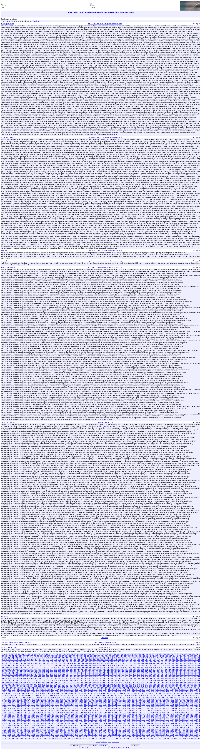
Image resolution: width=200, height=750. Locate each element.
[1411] (66, 707)
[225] (186, 660)
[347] (51, 665)
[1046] (181, 690)
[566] (95, 673)
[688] (166, 677)
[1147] (41, 695)
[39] (118, 654)
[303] (83, 663)
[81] (44, 656)
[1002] (176, 688)
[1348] (177, 703)
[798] (190, 680)
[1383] (138, 705)
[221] (170, 660)
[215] (146, 660)
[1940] (129, 729)
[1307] (186, 701)
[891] (146, 684)
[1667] (57, 718)
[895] (162, 684)
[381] (186, 665)
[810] (32, 682)
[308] (103, 663)
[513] (91, 671)
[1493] (47, 710)
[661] (59, 677)
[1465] (119, 708)
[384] (198, 665)
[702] (16, 678)
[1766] (119, 721)
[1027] (90, 690)
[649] (12, 677)
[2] (9, 654)
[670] (95, 677)
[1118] (112, 693)
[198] (79, 660)
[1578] (43, 714)
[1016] (38, 690)
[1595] (124, 714)
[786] (142, 680)
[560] (71, 673)
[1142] (18, 695)
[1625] (62, 716)
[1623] (52, 716)
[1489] (28, 710)
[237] (27, 661)
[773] (91, 680)
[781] (122, 680)
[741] (170, 678)
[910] (16, 686)
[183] (20, 660)
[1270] (9, 701)
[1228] (14, 699)
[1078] (129, 691)
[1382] (133, 705)
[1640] (133, 716)
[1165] (126, 695)
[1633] (100, 716)
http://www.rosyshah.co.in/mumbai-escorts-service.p (105, 250)
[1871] (4, 727)
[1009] (4, 690)
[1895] (119, 727)
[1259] (162, 699)
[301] (75, 663)
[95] (88, 656)
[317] (138, 663)
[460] (87, 669)
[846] (174, 682)
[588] (182, 673)
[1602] (158, 714)
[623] (115, 675)
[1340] (138, 703)
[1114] (93, 693)
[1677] (105, 718)
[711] (51, 678)
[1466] (124, 708)
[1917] (18, 729)
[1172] (159, 695)
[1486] (14, 710)
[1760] (90, 721)
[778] (111, 680)
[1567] (196, 712)
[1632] (95, 716)
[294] (47, 663)
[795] (178, 680)
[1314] (14, 703)
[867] (51, 684)
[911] (20, 686)
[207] (115, 660)
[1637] (119, 716)
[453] (59, 669)
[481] (170, 669)
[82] (47, 656)
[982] (95, 688)
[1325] (66, 703)
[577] (138, 673)
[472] (134, 669)
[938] (126, 686)
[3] (12, 654)
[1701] (14, 720)
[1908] (181, 727)
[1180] (196, 695)
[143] (67, 658)
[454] (63, 669)
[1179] (191, 695)
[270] (158, 661)
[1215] (156, 697)
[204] (103, 660)
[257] (107, 661)
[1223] (195, 697)
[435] (194, 667)
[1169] (145, 695)
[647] (4, 677)
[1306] (181, 701)
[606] (47, 675)
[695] (194, 677)
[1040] (153, 690)
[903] (194, 684)
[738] (158, 678)
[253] (91, 661)
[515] (99, 671)
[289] (28, 663)
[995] (146, 688)
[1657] (9, 718)
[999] (162, 688)
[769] (75, 680)
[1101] (33, 693)
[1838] (52, 725)
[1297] (138, 701)
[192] (55, 660)
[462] (95, 669)
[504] (55, 671)
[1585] (76, 714)
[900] (182, 684)
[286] (16, 663)
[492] (8, 671)
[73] (19, 656)
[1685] (143, 718)
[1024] (76, 690)
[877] (91, 684)
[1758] (81, 721)
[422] (142, 667)
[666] (79, 677)
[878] (95, 684)
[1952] (186, 729)
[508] (71, 671)
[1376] (105, 705)
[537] (186, 671)
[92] (78, 656)
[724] (103, 678)
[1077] (124, 691)
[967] (36, 688)
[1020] (57, 690)
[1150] (56, 695)
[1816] (153, 723)
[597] (12, 675)
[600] (24, 675)
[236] (24, 661)
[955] (194, 686)
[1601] (153, 714)
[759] (35, 680)
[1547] (100, 712)
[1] (7, 654)
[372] (150, 665)
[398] (47, 667)
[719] (83, 678)
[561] (75, 673)
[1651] (186, 716)
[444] (24, 669)
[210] (127, 660)
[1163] (116, 695)
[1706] (38, 720)
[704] (24, 678)
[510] (79, 671)
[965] (28, 688)
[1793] (43, 723)
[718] (79, 678)
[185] (28, 660)
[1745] (18, 721)
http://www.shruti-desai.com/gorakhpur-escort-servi (105, 24)
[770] (79, 680)
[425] (154, 667)
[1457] (81, 708)
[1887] (81, 727)
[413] (107, 667)
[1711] (62, 720)
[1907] (177, 727)
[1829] (9, 725)
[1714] (76, 720)
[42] (128, 654)
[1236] (52, 699)
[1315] (18, 703)
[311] (115, 663)
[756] (24, 680)
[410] (95, 667)
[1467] (129, 708)
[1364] (47, 705)
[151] (99, 658)
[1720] (105, 720)
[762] (47, 680)
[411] (99, 667)
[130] (16, 658)
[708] (39, 678)
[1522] (186, 710)
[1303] (167, 701)
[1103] (42, 693)
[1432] (167, 707)
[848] (182, 682)
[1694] (186, 718)
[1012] (18, 690)
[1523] (191, 710)
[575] (130, 673)
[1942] (138, 729)
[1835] (38, 725)
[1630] (86, 716)
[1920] (33, 729)
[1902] (153, 727)
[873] (75, 684)
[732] (134, 678)
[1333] (105, 703)
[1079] (133, 691)
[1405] (38, 707)
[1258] (157, 699)
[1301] (158, 701)
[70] (10, 656)
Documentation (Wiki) (102, 12)
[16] (47, 654)
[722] (95, 678)
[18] (53, 654)
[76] (28, 656)
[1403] (28, 707)
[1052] (4, 691)
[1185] (14, 697)
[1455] (71, 708)
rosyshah (4, 250)
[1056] (23, 691)
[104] (120, 656)
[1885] (71, 727)
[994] (142, 688)
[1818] (162, 723)
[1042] (162, 690)
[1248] (110, 699)
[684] (150, 677)
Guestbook (124, 12)
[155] (115, 658)
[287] (20, 663)
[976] (71, 688)
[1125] (144, 693)
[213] (138, 660)
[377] (170, 665)
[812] (39, 682)
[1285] (81, 701)
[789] (154, 680)
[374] (158, 665)
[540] (198, 671)
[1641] (138, 716)
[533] (170, 671)
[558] (63, 673)
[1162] (112, 695)
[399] (51, 667)
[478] (158, 669)
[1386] (153, 705)
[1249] (114, 699)
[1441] (4, 708)
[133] (27, 658)
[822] (79, 682)
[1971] (71, 731)
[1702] (19, 720)
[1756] (71, 721)
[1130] (168, 693)
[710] (47, 678)
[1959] (14, 731)
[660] (55, 677)
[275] (178, 661)
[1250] (119, 699)
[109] (139, 656)
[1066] (71, 691)
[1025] (81, 690)
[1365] (52, 705)
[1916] (14, 729)
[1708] (47, 720)
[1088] (177, 691)
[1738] (191, 720)
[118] (174, 656)
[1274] (28, 701)
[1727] (138, 720)
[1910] (191, 727)
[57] (175, 654)
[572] (119, 673)
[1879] (43, 727)
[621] (107, 675)
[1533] (33, 712)
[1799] (71, 723)
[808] (24, 682)
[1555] (138, 712)
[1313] (9, 703)
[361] (107, 665)
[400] (55, 667)
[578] (142, 673)
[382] (190, 665)
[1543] (81, 712)
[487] (194, 669)
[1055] (18, 691)
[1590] (100, 714)
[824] (87, 682)
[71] (13, 656)
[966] (32, 688)
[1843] (76, 725)
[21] (62, 654)
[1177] (182, 695)
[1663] (38, 718)
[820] (71, 682)
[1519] (172, 710)
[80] (41, 656)
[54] (165, 654)
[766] (63, 680)
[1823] (186, 723)
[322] (158, 663)
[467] (115, 669)
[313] (122, 663)
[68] (3, 656)
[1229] (18, 699)
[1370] (76, 705)
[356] (87, 665)
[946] (158, 686)
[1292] (114, 701)
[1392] (181, 705)
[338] (16, 665)
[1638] (124, 716)
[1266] (196, 699)
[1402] (23, 707)
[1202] (94, 697)
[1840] (62, 725)
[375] (162, 665)
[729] (122, 678)
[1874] (19, 727)
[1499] (76, 710)
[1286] (86, 701)
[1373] (90, 705)
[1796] (57, 723)
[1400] (14, 707)
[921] (59, 686)
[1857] (143, 725)
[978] (79, 688)
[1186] (19, 697)
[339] (20, 665)
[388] (8, 667)
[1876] (28, 727)
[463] (99, 669)
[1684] (138, 718)
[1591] (105, 714)
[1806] (105, 723)
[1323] (57, 703)
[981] (91, 688)
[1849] (105, 725)
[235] (20, 661)
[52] (159, 654)
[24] (72, 654)
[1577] (38, 714)
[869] (59, 684)
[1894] (114, 727)
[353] (75, 665)
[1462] (105, 708)
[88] (66, 656)
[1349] (181, 703)
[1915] (9, 729)
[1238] (62, 699)
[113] (155, 656)
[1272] (19, 701)
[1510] (129, 710)
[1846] (90, 725)
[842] (158, 682)
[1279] (52, 701)
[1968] (57, 731)
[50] (153, 654)
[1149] (51, 695)
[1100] (28, 693)
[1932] (90, 729)
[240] (39, 661)
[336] (8, 665)
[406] (79, 667)
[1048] (191, 690)
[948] (166, 686)
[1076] (119, 691)
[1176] (177, 695)
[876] (87, 684)
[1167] (135, 695)
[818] (63, 682)
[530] (158, 671)
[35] (106, 654)
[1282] (66, 701)
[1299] (148, 701)
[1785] (4, 723)
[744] (182, 678)
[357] (91, 665)
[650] (16, 677)
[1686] (148, 718)
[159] (130, 658)
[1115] (98, 693)
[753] (12, 680)
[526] (142, 671)
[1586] (81, 714)
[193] (59, 660)
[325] (170, 663)
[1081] (143, 691)
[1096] (9, 693)
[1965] (42, 731)
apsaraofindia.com (105, 647)
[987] (115, 688)
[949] (170, 686)
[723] (99, 678)
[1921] (38, 729)
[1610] (196, 714)
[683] (146, 677)
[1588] (90, 714)
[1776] (167, 721)
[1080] (138, 691)
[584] (166, 673)
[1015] (33, 690)
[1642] (143, 716)
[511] (83, 671)
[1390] (172, 705)
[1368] (66, 705)
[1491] (38, 710)
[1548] (105, 712)
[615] (83, 675)
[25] (75, 654)
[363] (115, 665)
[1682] (129, 718)
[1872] (9, 727)
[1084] (157, 691)
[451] (51, 669)
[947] (162, 686)
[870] (63, 684)
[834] (126, 682)
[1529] (14, 712)
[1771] (143, 721)
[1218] (171, 697)
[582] (158, 673)
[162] (142, 658)
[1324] (62, 703)
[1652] (191, 716)
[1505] (105, 710)
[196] (71, 660)
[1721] (110, 720)
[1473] (157, 708)
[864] (39, 684)
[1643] (148, 716)
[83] (50, 656)
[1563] (177, 712)
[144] (71, 658)
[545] (12, 673)
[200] (87, 660)
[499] (36, 671)
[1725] (129, 720)
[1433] (172, 707)
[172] (182, 658)
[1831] (18, 725)
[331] (194, 663)
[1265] (191, 699)
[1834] (33, 725)
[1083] (153, 691)
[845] (170, 682)
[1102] (38, 693)
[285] (12, 663)
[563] (83, 673)
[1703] (23, 720)
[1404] (33, 707)
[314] (126, 663)
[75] (25, 656)
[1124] (140, 693)
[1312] (4, 703)
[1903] (158, 727)
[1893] (110, 727)
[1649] (177, 716)
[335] (4, 665)
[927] (83, 686)
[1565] (186, 712)
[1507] (114, 710)
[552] (39, 673)
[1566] (191, 712)
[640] (182, 675)
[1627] (71, 716)
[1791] (33, 723)
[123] (194, 656)
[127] (4, 658)
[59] (181, 654)
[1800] (76, 723)
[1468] (133, 708)
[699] (4, 678)
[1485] (9, 710)
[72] (16, 656)
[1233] (38, 699)
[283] (4, 663)
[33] (100, 654)
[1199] (80, 697)
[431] (178, 667)
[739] (162, 678)
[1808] (114, 723)
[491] (4, 671)
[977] (75, 688)
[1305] (177, 701)
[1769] (133, 721)
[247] (67, 661)
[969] (44, 688)
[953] (186, 686)
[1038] (143, 690)
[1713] (71, 720)
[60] (184, 654)
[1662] (33, 718)
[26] (78, 654)
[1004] (186, 688)
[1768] (129, 721)
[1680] (119, 718)
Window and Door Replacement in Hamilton (16, 642)
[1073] (105, 691)
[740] (166, 678)
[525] (138, 671)
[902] (190, 684)
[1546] (95, 712)
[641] (186, 675)
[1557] (148, 712)
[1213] (147, 697)
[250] (79, 661)
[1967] (52, 731)
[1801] (81, 723)
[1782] (196, 721)
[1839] (57, 725)
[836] (134, 682)
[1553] (129, 712)
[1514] (148, 710)
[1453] (62, 708)
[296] (55, 663)
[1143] (23, 695)
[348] (55, 665)
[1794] (47, 723)
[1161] (107, 695)
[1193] (52, 697)
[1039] (148, 690)
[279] (194, 661)
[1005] (191, 688)
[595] (4, 675)
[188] (39, 660)
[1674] (90, 718)
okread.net (104, 638)
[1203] (99, 697)
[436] (198, 667)
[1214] (152, 697)
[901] (186, 684)
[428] (166, 667)
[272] (166, 661)
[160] (134, 658)
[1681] (124, 718)
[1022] (66, 690)
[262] (126, 661)
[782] (126, 680)
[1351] (191, 703)
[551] (35, 673)
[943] (146, 686)
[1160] (102, 695)
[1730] (153, 720)
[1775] (162, 721)
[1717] (90, 720)
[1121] (126, 693)
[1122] (130, 693)
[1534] (38, 712)
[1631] (90, 716)
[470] (126, 669)
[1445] (23, 708)
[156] (119, 658)
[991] (131, 688)
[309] (107, 663)
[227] (194, 660)
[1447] (33, 708)
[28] (84, 654)
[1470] (143, 708)
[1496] (62, 710)
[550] (31, 673)
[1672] (81, 718)
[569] (107, 673)
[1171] (154, 695)
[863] (35, 684)
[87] (63, 656)
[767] (67, 680)
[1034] (124, 690)
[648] (8, 677)
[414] (111, 667)
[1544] (86, 712)
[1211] (137, 697)
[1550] (114, 712)
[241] (43, 661)
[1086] (167, 691)
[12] (34, 654)
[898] (174, 684)
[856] (8, 684)
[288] (24, 663)
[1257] (153, 699)
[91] (75, 656)
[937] (122, 686)
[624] (119, 675)
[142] (63, 658)
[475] (146, 669)
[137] (43, 658)
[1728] (143, 720)
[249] (75, 661)
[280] (198, 661)
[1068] (81, 691)
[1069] (86, 691)
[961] (12, 688)
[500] (39, 671)
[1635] (110, 716)
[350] (63, 665)
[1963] (33, 731)
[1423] (124, 707)
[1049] (196, 690)
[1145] (32, 695)
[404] (71, 667)
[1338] (129, 703)
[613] (75, 675)
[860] (24, 684)
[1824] (191, 723)
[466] (111, 669)
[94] (85, 656)
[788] (150, 680)
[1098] (19, 693)
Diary (81, 12)
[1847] (95, 725)
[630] (142, 675)
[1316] (23, 703)
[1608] (186, 714)
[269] (154, 661)
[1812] (133, 723)
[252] (87, 661)
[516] (103, 671)
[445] (27, 669)
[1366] (57, 705)
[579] (146, 673)
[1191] (43, 697)
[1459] (90, 708)
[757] (27, 680)
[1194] (57, 697)
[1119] (116, 693)
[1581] (57, 714)
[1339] (133, 703)
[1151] (60, 695)
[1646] (162, 716)
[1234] (42, 699)
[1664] (42, 718)
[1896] (124, 727)
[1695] (191, 718)
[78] (35, 656)
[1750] (42, 721)
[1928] (71, 729)
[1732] (162, 720)
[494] (16, 671)
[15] (43, 654)
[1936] (110, 729)
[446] (31, 669)
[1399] (9, 707)
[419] (130, 667)
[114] (159, 656)
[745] (186, 678)
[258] (111, 661)
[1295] (129, 701)
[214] (142, 660)
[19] (56, 654)
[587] (178, 673)
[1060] (42, 691)
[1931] (86, 729)
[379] (178, 665)
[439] (4, 669)
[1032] (114, 690)
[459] (83, 669)
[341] (27, 665)
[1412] (71, 707)
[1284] (76, 701)
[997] (154, 688)
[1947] (162, 729)
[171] (178, 658)
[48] (147, 654)
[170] (174, 658)
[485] (186, 669)
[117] (170, 656)
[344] (39, 665)
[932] (103, 686)
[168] (166, 658)
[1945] (153, 729)
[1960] (18, 731)
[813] (43, 682)
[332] (198, 663)
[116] (166, 656)
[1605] (172, 714)
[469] (122, 669)
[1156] (84, 695)
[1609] (191, 714)
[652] (24, 677)
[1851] (114, 725)
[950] (174, 686)
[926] (79, 686)
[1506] (110, 710)
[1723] (119, 720)
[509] (75, 671)
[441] (12, 669)
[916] (39, 686)
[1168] (140, 695)
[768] (71, 680)
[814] (47, 682)
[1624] (57, 716)
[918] (47, 686)
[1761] (95, 721)
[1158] (93, 695)
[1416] (90, 707)
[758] (31, 680)
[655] (35, 677)
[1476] (172, 708)
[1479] (186, 708)
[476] (150, 669)
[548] (24, 673)
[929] (91, 686)
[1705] (33, 720)
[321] (154, 663)
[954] (190, 686)
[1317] (28, 703)
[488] (198, 669)
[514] (95, 671)
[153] (107, 658)
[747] (194, 678)
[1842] (71, 725)
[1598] (138, 714)
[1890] (95, 727)
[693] (186, 677)
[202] (95, 660)
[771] (83, 680)
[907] (4, 686)
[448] (39, 669)
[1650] (181, 716)
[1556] (143, 712)
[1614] (9, 716)
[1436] (186, 707)
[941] (138, 686)
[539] (194, 671)
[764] (55, 680)
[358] (95, 665)
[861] (27, 684)
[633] (154, 675)
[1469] (138, 708)
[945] (154, 686)
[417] (122, 667)
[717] (75, 678)
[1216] (161, 697)
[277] (186, 661)
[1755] (66, 721)
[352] (71, 665)
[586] (174, 673)
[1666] (52, 718)
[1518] (167, 710)
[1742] (4, 721)
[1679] (114, 718)
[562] (79, 673)
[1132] (177, 693)
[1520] (177, 710)
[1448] (38, 708)
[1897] (129, 727)
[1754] (62, 721)
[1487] (19, 710)
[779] (115, 680)
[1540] (66, 712)
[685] (154, 677)
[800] (198, 680)
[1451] (52, 708)
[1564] (181, 712)
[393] (28, 667)
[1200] (85, 697)
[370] (142, 665)
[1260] (167, 699)
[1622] (47, 716)
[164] (150, 658)
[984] (103, 688)
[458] (79, 669)
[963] (20, 688)
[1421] (114, 707)
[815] (51, 682)
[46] (140, 654)
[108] (136, 656)
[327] (178, 663)
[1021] (62, 690)
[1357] (14, 705)
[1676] (100, 718)
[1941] (133, 729)
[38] (115, 654)
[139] (51, 658)
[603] (36, 675)
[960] (8, 688)
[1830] (14, 725)
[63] (193, 654)
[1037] (138, 690)
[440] (8, 669)
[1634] (105, 716)
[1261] (172, 699)
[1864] (177, 725)
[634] (158, 675)
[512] (87, 671)
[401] (59, 667)
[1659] (18, 718)
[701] (12, 678)
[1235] (47, 699)
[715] (67, 678)
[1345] (162, 703)
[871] (67, 684)
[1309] (196, 701)
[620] (103, 675)
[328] (182, 663)
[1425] (133, 707)
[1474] (162, 708)
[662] (63, 677)
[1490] (33, 710)
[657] (43, 677)
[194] (63, 660)
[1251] (124, 699)
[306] (95, 663)
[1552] (124, 712)
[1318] (33, 703)
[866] (47, 684)
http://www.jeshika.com (105, 422)
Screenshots (88, 12)
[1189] (33, 697)
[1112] (84, 693)
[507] (67, 671)
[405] (75, 667)
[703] (20, 678)
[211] (130, 660)
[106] (128, 656)
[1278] (47, 701)
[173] (186, 658)
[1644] (153, 716)
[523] (130, 671)
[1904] (162, 727)
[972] (55, 688)
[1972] (76, 731)
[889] (138, 684)
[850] (190, 682)
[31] (93, 654)
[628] (134, 675)
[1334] (110, 703)
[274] (174, 661)
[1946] (157, 729)
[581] (154, 673)
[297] (59, 663)
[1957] (4, 731)
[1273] (23, 701)
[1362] (38, 705)
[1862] (167, 725)
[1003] (181, 688)
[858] (16, 684)
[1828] (4, 725)
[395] (36, 667)
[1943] (143, 729)
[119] (178, 656)
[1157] (88, 695)
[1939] (124, 729)
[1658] (14, 718)
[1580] (52, 714)
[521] (122, 671)
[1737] (186, 720)
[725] (107, 678)
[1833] (28, 725)
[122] (190, 656)
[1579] (47, 714)
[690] (174, 677)
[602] (32, 675)
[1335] (114, 703)
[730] (126, 678)
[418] (126, 667)
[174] (190, 658)
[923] (67, 686)
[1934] (100, 729)
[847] (178, 682)
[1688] (157, 718)
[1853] (124, 725)
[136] (39, 658)
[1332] (100, 703)
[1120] (121, 693)
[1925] (57, 729)
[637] (170, 675)
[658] (47, 677)
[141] (59, 658)
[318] (142, 663)
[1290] (105, 701)
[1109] (70, 693)
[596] (8, 675)
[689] (170, 677)
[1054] (14, 691)
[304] (87, 663)
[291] (36, 663)
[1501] (86, 710)
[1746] (23, 721)
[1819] (167, 723)
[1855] (133, 725)
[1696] (196, 718)
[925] (75, 686)
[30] (90, 654)
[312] (119, 663)
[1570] (4, 714)
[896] (166, 684)
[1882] (57, 727)
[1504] (100, 710)
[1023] (71, 690)
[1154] (74, 695)
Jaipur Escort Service (8, 422)
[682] (142, 677)
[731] (130, 678)
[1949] (172, 729)
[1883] (62, 727)
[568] (103, 673)
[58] (178, 654)
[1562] (172, 712)
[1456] (76, 708)
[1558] (153, 712)
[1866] (186, 725)
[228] (198, 660)
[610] (63, 675)
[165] (154, 658)
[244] (55, 661)
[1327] (76, 703)
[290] (32, 663)
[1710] (57, 720)
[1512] (138, 710)
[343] (35, 665)
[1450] (47, 708)
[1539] (62, 712)
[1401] (19, 707)
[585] (170, 673)
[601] (28, 675)
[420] (134, 667)
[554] (47, 673)
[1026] (86, 690)
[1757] (76, 721)
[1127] (154, 693)
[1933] (95, 729)
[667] (83, 677)
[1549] (110, 712)
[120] (182, 656)
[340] (24, 665)
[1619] (33, 716)
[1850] (110, 725)
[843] (162, 682)
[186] (32, 660)
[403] (67, 667)
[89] (69, 656)
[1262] (177, 699)
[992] (135, 688)
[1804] (95, 723)
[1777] (172, 721)
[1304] (172, 701)
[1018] (47, 690)
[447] (35, 669)
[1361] (33, 705)
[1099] (23, 693)
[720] (87, 678)
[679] (130, 677)
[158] (126, 658)
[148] (87, 658)
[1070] (90, 691)
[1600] (148, 714)
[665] (75, 677)
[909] (12, 686)
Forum (131, 12)
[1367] (62, 705)
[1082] (148, 691)
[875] (83, 684)
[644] (198, 675)
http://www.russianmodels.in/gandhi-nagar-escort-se (105, 267)
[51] (156, 654)
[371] (146, 665)
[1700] (9, 720)
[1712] (66, 720)
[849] (186, 682)
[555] (51, 673)
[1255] (143, 699)
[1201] (90, 697)
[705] (28, 678)
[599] (20, 675)
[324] (166, 663)
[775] (99, 680)
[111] (147, 656)
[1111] (80, 693)
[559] (67, 673)
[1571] (9, 714)
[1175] (173, 695)
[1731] (157, 720)
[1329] (86, 703)
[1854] (129, 725)
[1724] (124, 720)
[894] (158, 684)
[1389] (167, 705)
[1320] (42, 703)
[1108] (66, 693)
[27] (81, 654)
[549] (27, 673)
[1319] (38, 703)
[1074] (110, 691)
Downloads (115, 12)
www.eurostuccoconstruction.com (105, 642)
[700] (8, 678)
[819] (67, 682)
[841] (154, 682)
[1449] (42, 708)
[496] (24, 671)
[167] (162, 658)
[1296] (134, 701)
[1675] (95, 718)
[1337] (124, 703)
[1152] (65, 695)
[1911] (196, 727)
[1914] (4, 729)
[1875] (23, 727)
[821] (75, 682)
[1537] (52, 712)
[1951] (181, 729)
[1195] (61, 697)
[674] (111, 677)
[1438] (196, 707)
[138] (47, 658)
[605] (43, 675)
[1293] (119, 701)
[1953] (191, 729)
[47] (143, 654)
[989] (123, 688)
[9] (25, 654)
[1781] (191, 721)
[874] (79, 684)
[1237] (57, 699)
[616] (87, 675)
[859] (20, 684)
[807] (20, 682)
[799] (194, 680)
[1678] (110, 718)
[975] (67, 688)
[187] (36, 660)
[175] (194, 658)
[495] (20, 671)
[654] (31, 677)
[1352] (196, 703)
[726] (111, 678)
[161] (138, 658)
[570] (111, 673)
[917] (43, 686)
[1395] (196, 705)
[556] (55, 673)
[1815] (148, 723)
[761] (43, 680)
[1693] (181, 718)
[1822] (181, 723)
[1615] (14, 716)
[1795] (52, 723)
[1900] (143, 727)
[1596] (129, 714)
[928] (87, 686)
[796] (182, 680)
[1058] (33, 691)
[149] (91, 658)
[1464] (114, 708)
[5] (16, 654)
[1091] (191, 691)
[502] (47, 671)
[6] (19, 654)
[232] (8, 661)
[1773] (153, 721)
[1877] (33, 727)
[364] (119, 665)
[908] (8, 686)
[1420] (110, 707)
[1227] (9, 699)
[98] (97, 656)
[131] (20, 658)
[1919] (28, 729)
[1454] (66, 708)
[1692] (177, 718)
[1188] (28, 697)
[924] (71, 686)
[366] (126, 665)
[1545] (90, 712)
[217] (154, 660)
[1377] (110, 705)
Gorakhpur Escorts (7, 24)
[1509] (124, 710)
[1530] (18, 712)
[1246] (100, 699)
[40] (122, 654)
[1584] (71, 714)
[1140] (9, 695)
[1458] (86, 708)
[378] (174, 665)
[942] (142, 686)
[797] (186, 680)
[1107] (61, 693)
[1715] (81, 720)
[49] (150, 654)
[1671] (76, 718)
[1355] (4, 705)
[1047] (186, 690)
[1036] (133, 690)
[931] (99, 686)
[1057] (28, 691)
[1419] (105, 707)
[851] (194, 682)
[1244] (90, 699)
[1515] (153, 710)
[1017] (42, 690)
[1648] (172, 716)
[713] (59, 678)
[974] (63, 688)
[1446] (28, 708)
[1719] (100, 720)
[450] (47, 669)
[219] (162, 660)
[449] (43, 669)
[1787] (14, 723)
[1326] (71, 703)
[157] (122, 658)
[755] (20, 680)
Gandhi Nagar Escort (8, 267)
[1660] (23, 718)
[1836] (42, 725)
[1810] (124, 723)
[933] (107, 686)
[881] (107, 684)
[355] (83, 665)
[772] (87, 680)
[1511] (134, 710)
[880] (103, 684)
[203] (99, 660)
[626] (126, 675)
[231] (4, 661)
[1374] (95, 705)
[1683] (133, 718)
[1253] (133, 699)
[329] (186, 663)
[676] (119, 677)
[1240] (71, 699)
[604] (39, 675)
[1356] (9, 705)
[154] (111, 658)
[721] (91, 678)
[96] (91, 656)
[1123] (135, 693)
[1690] (167, 718)
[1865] (181, 725)
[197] (75, 660)
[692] (182, 677)
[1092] (196, 691)
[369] (138, 665)
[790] (158, 680)
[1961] (23, 731)
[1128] (158, 693)
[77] (31, 656)
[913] (27, 686)
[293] (43, 663)
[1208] (123, 697)
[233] (12, 661)
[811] (35, 682)
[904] (198, 684)
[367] (130, 665)
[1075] (114, 691)
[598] (16, 675)
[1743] (9, 721)
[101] (108, 656)
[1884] (66, 727)
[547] (20, 673)
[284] (8, 663)
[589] (186, 673)
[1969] (62, 731)
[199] (83, 660)
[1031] (110, 690)
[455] (67, 669)
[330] (190, 663)
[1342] (148, 703)
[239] (35, 661)
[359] (99, 665)
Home (70, 12)
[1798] (66, 723)
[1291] (110, 701)
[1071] (95, 691)
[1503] (95, 710)
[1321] (47, 703)
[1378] (114, 705)
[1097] (14, 693)
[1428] (148, 707)
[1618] (28, 716)
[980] (87, 688)
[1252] (129, 699)
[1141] (13, 695)
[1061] (47, 691)
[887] (130, 684)
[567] (99, 673)
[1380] (124, 705)
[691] (178, 677)
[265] (138, 661)
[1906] (172, 727)
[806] (16, 682)
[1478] (181, 708)
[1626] (66, 716)
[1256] (148, 699)
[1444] (18, 708)
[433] (186, 667)
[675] (115, 677)
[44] (134, 654)
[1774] (157, 721)
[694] (190, 677)
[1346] (167, 703)
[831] (115, 682)
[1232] (33, 699)
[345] (43, 665)
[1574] (23, 714)
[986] (111, 688)
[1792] (38, 723)
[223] (178, 660)
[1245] (95, 699)
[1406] (43, 707)
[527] (146, 671)
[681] (138, 677)
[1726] (133, 720)
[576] (134, 673)
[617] (91, 675)
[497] (28, 671)
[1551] (119, 712)
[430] (174, 667)
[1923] (47, 729)
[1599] (143, 714)
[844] (166, 682)
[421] (138, 667)
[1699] (4, 720)
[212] (134, 660)
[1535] (42, 712)
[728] (119, 678)
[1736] (181, 720)
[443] (20, 669)
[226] (190, 660)
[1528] (9, 712)
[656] (39, 677)
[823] (83, 682)
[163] (146, 658)
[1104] (47, 693)
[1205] (109, 697)
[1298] (143, 701)
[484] (182, 669)
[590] (190, 673)
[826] (95, 682)
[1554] (133, 712)
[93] (81, 656)
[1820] (172, 723)
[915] (35, 686)
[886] (126, 684)
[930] (95, 686)
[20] (59, 654)
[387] (4, 667)
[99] (100, 656)
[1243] (86, 699)
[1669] (66, 718)
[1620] (38, 716)
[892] (150, 684)
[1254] (138, 699)
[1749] (38, 721)
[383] (194, 665)
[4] (14, 654)
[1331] (95, 703)
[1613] (4, 716)
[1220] (180, 697)
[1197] (71, 697)
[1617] (23, 716)
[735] (146, 678)
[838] (142, 682)
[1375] (100, 705)
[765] (59, 680)
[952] (182, 686)
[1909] (186, 727)
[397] (43, 667)
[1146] (37, 695)
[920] (55, 686)
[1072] (100, 691)
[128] (8, 658)
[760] (39, 680)
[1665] (47, 718)
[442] (16, 669)
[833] (122, 682)
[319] (146, 663)
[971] (51, 688)
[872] (71, 684)
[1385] (148, 705)
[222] (174, 660)
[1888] (86, 727)
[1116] (103, 693)
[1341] (143, 703)
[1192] (47, 697)
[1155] (79, 695)
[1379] (119, 705)
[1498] (71, 710)
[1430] (157, 707)
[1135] (191, 693)
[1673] (86, 718)
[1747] (28, 721)
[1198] (75, 697)
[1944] (148, 729)
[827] (99, 682)
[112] (151, 656)
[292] (39, 663)
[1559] (157, 712)
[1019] (52, 690)
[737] (154, 678)
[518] (111, 671)
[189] (43, 660)
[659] (51, 677)
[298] (63, 663)
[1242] (81, 699)
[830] (111, 682)
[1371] (81, 705)
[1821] (177, 723)
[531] (162, 671)
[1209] (128, 697)
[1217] (166, 697)
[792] (166, 680)
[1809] (119, 723)
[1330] (90, 703)
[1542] (76, 712)
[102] (112, 656)
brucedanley (5, 616)
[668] (87, 677)
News (76, 12)
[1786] (9, 723)
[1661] (28, 718)
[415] (115, 667)
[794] (174, 680)
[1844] (81, 725)
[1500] (81, 710)
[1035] (129, 690)
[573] (122, 673)
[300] (71, 663)
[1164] (121, 695)
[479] (162, 669)
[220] (166, 660)
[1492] (43, 710)
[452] (55, 669)
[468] (119, 669)
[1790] (28, 723)
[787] (146, 680)
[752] (8, 680)
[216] (150, 660)
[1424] (129, 707)
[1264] (186, 699)
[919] (51, 686)
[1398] (4, 707)
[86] (60, 656)
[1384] (143, 705)
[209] (123, 660)
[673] (107, 677)
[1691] (172, 718)
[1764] (110, 721)
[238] (31, 661)
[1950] (177, 729)
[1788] (19, 723)
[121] (186, 656)
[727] (115, 678)
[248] (71, 661)
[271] (162, 661)
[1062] (52, 691)
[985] (107, 688)
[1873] (14, 727)
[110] (143, 656)
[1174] (168, 695)
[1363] (42, 705)
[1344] (157, 703)
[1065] (66, 691)
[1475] (167, 708)
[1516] (157, 710)
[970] (47, 688)
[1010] (9, 690)
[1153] (70, 695)
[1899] (138, 727)
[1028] (95, 690)
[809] (28, 682)
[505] (59, 671)
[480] (166, 669)
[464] (103, 669)
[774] (95, 680)
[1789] (23, 723)
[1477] (177, 708)
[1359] (23, 705)
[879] (99, 684)
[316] (134, 663)
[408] (87, 667)
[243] (51, 661)
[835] (130, 682)
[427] (162, 667)
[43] (131, 654)
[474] (142, 669)
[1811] (129, 723)
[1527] (4, 712)
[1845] (86, 725)
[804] (8, 682)
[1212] (142, 697)
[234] (16, 661)
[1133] (182, 693)
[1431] (162, 707)
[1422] (119, 707)
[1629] (81, 716)
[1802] (86, 723)
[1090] (186, 691)
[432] (182, 667)
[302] (79, 663)
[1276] (38, 701)
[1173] (163, 695)
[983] (99, 688)
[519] (115, 671)
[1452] (57, 708)
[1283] (71, 701)
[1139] (4, 695)
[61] (187, 654)
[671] (99, 677)
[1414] (81, 707)
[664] (71, 677)
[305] (91, 663)
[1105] (52, 693)
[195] (67, 660)
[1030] (105, 690)
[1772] (148, 721)
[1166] (131, 695)
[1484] (4, 710)
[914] (31, 686)
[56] (172, 654)
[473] (138, 669)
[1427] (143, 707)
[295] (51, 663)
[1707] (43, 720)
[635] (162, 675)
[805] (12, 682)
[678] (126, 677)
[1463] (110, 708)
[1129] (163, 693)
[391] (20, 667)
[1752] (52, 721)
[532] (166, 671)
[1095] (4, 693)
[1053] (9, 691)
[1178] (187, 695)
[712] (55, 678)
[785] (138, 680)
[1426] (138, 707)
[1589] (95, 714)
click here (36, 21)
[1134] (186, 693)
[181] (12, 660)
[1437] (191, 707)
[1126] (149, 693)
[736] (150, 678)
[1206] (113, 697)
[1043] (167, 690)
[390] (16, 667)
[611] (67, 675)
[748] (198, 678)
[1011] (14, 690)
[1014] (28, 690)
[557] (59, 673)
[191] (51, 660)
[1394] (191, 705)
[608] (55, 675)
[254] (95, 661)
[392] (24, 667)
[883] (115, 684)
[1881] (52, 727)
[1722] (114, 720)
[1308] (191, 701)
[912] (24, 686)
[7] (21, 654)
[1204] (104, 697)
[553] (43, 673)
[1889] (90, 727)
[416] (119, 667)
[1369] (71, 705)
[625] (122, 675)
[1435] (181, 707)
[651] (20, 677)
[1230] (23, 699)
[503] (51, 671)
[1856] (138, 725)
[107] (132, 656)
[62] (190, 654)
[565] (91, 673)
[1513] (143, 710)
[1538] (57, 712)
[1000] (167, 688)
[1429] (153, 707)
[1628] (76, 716)
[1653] (196, 716)
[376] (166, 665)
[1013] (23, 690)
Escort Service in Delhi (9, 647)
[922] (63, 686)
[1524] (196, 710)
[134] (31, 658)
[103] (116, 656)
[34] (103, 654)
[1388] (162, 705)
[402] (63, 667)
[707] (36, 678)
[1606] (177, 714)
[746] (190, 678)
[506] (63, 671)
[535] (178, 671)
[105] (124, 656)
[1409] (57, 707)
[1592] (110, 714)
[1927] (66, 729)
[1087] (172, 691)
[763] (51, 680)
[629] (138, 675)
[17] (50, 654)
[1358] (18, 705)
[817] (59, 682)
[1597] (134, 714)
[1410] (62, 707)
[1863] (172, 725)
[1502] (90, 710)
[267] (146, 661)
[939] (130, 686)
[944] (150, 686)
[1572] (14, 714)
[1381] (129, 705)
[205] (107, 660)
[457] (75, 669)
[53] (162, 654)
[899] (178, 684)
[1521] (181, 710)
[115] (162, 656)
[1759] (86, 721)
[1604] (167, 714)
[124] (198, 656)
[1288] (95, 701)
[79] (38, 656)
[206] (111, 660)
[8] (23, 654)
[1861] (162, 725)
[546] (16, 673)
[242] (47, 661)
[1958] (9, 731)
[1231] (28, 699)
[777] (107, 680)
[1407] (47, 707)
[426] (158, 667)
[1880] (47, 727)
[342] (31, 665)
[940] (134, 686)
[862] (31, 684)
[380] (182, 665)
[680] (134, 677)
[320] (150, 663)
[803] (4, 682)
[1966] (47, 731)
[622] (111, 675)
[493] (12, 671)
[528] (150, 671)
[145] (75, 658)
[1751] (47, 721)
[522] (126, 671)
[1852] (119, 725)
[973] (59, 688)
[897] (170, 684)
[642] (190, 675)
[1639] (129, 716)
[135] (35, 658)
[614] (79, 675)
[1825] (196, 723)
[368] (134, 665)
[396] (39, 667)
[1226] (4, 699)
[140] (55, 658)
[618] (95, 675)
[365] (122, 665)
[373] (154, 665)
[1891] (100, 727)
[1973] (81, 731)
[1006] (195, 688)
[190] (47, 660)
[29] (87, 654)
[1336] (119, 703)
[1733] (167, 720)
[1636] (114, 716)
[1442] (9, 708)
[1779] (181, 721)
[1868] (196, 725)
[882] (111, 684)
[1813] (138, 723)
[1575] (28, 714)
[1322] (52, 703)
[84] (53, 656)
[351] (67, 665)
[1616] (18, 716)
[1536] (47, 712)
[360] (103, 665)
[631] (146, 675)
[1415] (86, 707)
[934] (111, 686)
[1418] (100, 707)
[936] (119, 686)
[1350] (186, 703)
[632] (150, 675)
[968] (40, 688)
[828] (103, 682)
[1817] (157, 723)
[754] (16, 680)
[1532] (28, 712)
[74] (22, 656)
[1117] (107, 693)
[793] (170, 680)
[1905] (167, 727)
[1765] (114, 721)
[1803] (90, 723)
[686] (158, 677)
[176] (198, 658)
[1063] (57, 691)
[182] (16, 660)
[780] (119, 680)
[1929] (76, 729)
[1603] (162, 714)
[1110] (75, 693)
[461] (91, 669)
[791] (162, 680)
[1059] (38, 691)
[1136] (196, 693)
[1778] (177, 721)
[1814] (143, 723)
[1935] (105, 729)
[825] (91, 682)
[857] (12, 684)
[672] (103, 677)
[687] (162, 677)
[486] (190, 669)
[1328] (81, 703)
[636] (166, 675)
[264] (134, 661)
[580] (150, 673)
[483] (178, 669)
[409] (91, 667)
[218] (158, 660)
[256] (103, 661)
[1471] (148, 708)
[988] (119, 688)
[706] (32, 678)
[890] (142, 684)
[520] (119, 671)
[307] (99, 663)
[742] (174, 678)
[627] (130, 675)
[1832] (23, 725)
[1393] (186, 705)
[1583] (66, 714)
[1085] (162, 691)
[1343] (153, 703)
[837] (138, 682)
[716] (71, 678)
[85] (56, 656)
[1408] (52, 707)
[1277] (43, 701)
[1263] (181, 699)
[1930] (81, 729)
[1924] (52, 729)
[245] (59, 661)
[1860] (157, 725)
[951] (178, 686)
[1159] (98, 695)
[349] (59, 665)
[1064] (62, 691)
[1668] (62, 718)
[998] (158, 688)
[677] (122, 677)
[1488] (23, 710)
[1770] (138, 721)
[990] (127, 688)
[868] (55, 684)
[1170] (149, 695)
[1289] (100, 701)
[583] (162, 673)
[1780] (186, 721)
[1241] (76, 699)
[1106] (56, 693)
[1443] (14, 708)
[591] (194, 673)
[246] (63, 661)
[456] (71, 669)
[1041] (157, 690)
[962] (16, 688)
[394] (32, 667)
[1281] (62, 701)
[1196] (66, 697)
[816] (55, 682)
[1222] (190, 697)
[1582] (62, 714)
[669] (91, 677)
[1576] (33, 714)
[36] (109, 654)
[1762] (100, 721)
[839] (146, 682)
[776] (103, 680)
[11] (31, 654)
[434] (190, 667)
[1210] (133, 697)
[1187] (24, 697)
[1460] (95, 708)
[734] (142, 678)
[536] (182, 671)
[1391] (177, 705)
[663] (67, 677)
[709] (43, 678)
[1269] (4, 701)
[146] (79, 658)
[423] (146, 667)
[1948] (167, 729)
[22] (65, 654)
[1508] (119, 710)
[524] (134, 671)
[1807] (110, 723)
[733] (138, 678)
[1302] (162, 701)
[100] (104, 656)
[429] (170, 667)
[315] (130, 663)
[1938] (119, 729)
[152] (103, 658)
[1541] (71, 712)
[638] (174, 675)
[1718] (95, 720)
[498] (32, 671)
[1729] (148, 720)
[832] (119, 682)
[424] (150, 667)
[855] (4, 684)
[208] (119, 660)
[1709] (52, 720)
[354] (79, 665)
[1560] (162, 712)
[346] (47, 665)
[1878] (38, 727)
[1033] (119, 690)
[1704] (28, 720)
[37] (112, 654)
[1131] (172, 693)
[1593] (114, 714)
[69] (6, 656)
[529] (154, 671)
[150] (95, 658)
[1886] (76, 727)
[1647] (167, 716)
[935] (115, 686)
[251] (83, 661)
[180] (8, 660)
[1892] (105, 727)
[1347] (172, 703)
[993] (139, 688)
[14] (40, 654)
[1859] (153, 725)
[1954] (196, 729)
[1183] (5, 697)
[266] (142, 661)
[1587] (86, 714)
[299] (67, 663)
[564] (87, 673)
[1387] (157, 705)
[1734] (172, 720)
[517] (107, 671)
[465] (107, 669)
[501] (43, 671)
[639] (178, 675)
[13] (37, 654)
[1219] (176, 697)
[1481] (196, 708)
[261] (122, 661)
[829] (107, 682)
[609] (59, 675)
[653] (27, 677)
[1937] (114, 729)
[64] (197, 654)
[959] (4, 688)
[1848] (100, 725)
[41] (125, 654)
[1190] (38, 697)
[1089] (181, 691)
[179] (4, 660)
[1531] (23, 712)
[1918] (23, 729)
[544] (8, 673)
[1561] (167, 712)
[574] (126, 673)
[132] (24, 658)
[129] (12, 658)
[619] (99, 675)
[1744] (14, 721)
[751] (4, 680)
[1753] (57, 721)
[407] (83, 667)
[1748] (33, 721)
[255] (99, 661)
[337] (12, 665)
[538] (190, 671)
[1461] (100, 708)
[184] (24, 660)
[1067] (76, 691)
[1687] (153, 718)
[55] (168, 654)
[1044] (172, 690)
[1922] (42, 729)
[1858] (148, 725)
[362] (111, 665)
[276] (182, 661)
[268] (150, 661)
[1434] (177, 707)
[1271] (14, 701)
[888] (134, 684)
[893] (154, 684)
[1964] (38, 731)
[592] (198, 673)
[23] (68, 654)
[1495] (57, 710)
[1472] (153, 708)
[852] (198, 682)
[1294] (124, 701)
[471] (130, 669)
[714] (63, 678)
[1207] (118, 697)
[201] (91, 660)
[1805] (100, 723)
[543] (4, 673)
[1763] (105, 721)
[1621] (42, 716)
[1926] (62, 729)
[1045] (177, 690)
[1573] (19, 714)
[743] (178, 678)
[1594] (119, 714)
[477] (154, 669)
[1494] (52, 710)
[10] (28, 654)
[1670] (71, 718)
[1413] (76, 707)
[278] (190, 661)
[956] (198, 686)
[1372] (86, 705)
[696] (198, 677)
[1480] (191, 708)
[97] (94, 656)
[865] (43, 684)
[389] (12, 667)
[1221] (185, 697)
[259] (115, 661)
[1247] (105, 699)
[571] (115, 673)
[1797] (62, 723)
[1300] (153, 701)
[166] (158, 658)
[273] (170, 661)
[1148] (46, 695)
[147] (83, 658)
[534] (174, 671)
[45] (137, 654)
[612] (71, 675)
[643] (194, 675)
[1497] (66, 710)
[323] (162, 663)
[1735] (177, 720)
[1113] (89, 693)
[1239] (66, 699)
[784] (134, 680)
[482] (174, 669)
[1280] (57, 701)
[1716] (86, 720)
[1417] (95, 707)
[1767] (124, 721)
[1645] (157, 716)
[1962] (28, 731)
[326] (174, 663)
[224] (182, 660)
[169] (170, 658)
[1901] (148, 727)
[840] (150, 682)
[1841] (66, 725)
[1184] (10, 697)
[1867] (191, 725)
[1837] (47, 725)
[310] (111, 663)
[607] (51, 675)
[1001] (171, 688)
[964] (24, 688)
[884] (119, 684)
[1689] (162, 718)
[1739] (196, 720)
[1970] (66, 731)
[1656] (4, 718)
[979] (83, 688)
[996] (150, 688)
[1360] (28, 705)
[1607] (181, 714)
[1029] (100, 690)
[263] (130, 661)
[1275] (33, 701)
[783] (130, 680)
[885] (122, 684)
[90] (72, 656)
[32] (97, 654)
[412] (103, 667)
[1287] (90, 701)
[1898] (134, 727)
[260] (119, 661)
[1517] (162, 710)
